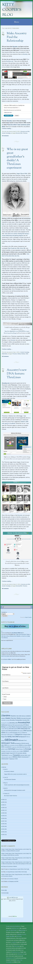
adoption (3, 718)
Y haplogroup (11, 758)
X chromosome (24, 757)
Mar (3, 369)
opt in (18, 751)
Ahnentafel (23, 718)
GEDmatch (11, 739)
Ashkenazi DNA (11, 725)
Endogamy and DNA (13, 881)
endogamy (25, 734)
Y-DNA (16, 758)
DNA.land (20, 732)
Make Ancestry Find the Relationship (17, 37)
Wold (27, 353)
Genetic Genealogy (6, 133)
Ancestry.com (9, 61)
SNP (14, 753)
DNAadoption (4, 734)
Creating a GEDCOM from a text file (11, 855)
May (3, 149)
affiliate (7, 659)
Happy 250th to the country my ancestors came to (15, 774)
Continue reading (7, 128)
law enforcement (21, 747)
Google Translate (28, 617)
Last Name (5, 688)
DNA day (6, 728)
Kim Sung (3, 866)
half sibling (25, 745)
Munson (26, 747)
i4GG (2, 747)
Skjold (11, 753)
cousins (2, 728)
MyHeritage (19, 936)
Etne (6, 736)
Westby (19, 353)
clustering (29, 726)
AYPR (24, 725)
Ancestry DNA (19, 133)
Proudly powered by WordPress (13, 926)
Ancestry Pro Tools (5, 722)
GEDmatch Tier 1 (22, 740)
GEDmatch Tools (8, 743)
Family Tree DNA (10, 936)
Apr (3, 33)
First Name (5, 681)
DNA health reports (13, 728)
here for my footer (5, 656)
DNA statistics (20, 730)
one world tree (14, 751)
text (5, 699)
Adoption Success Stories (13, 718)
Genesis (23, 743)
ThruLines (25, 133)
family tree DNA (13, 736)
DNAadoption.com (11, 734)
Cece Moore (12, 727)
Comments (4, 892)
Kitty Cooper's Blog (11, 10)
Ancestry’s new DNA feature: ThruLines (17, 374)
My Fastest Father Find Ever (10, 795)
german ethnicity (15, 745)
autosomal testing (19, 725)
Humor (29, 745)
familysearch (22, 736)
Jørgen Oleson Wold (21, 173)
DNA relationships (22, 728)
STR (16, 753)
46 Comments (5, 588)
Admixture (23, 715)
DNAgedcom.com (10, 958)
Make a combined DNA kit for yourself (11, 850)
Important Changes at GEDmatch (10, 859)
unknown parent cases (6, 757)
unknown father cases (25, 755)
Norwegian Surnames (5, 751)
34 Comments (5, 356)
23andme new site (15, 716)
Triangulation (16, 755)
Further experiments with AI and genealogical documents (16, 784)
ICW (5, 747)
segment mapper (5, 753)
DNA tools (8, 732)
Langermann (14, 747)
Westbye (23, 353)
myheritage (11, 749)
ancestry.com (13, 722)
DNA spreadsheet (12, 730)
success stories (22, 753)
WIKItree (15, 757)
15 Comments (5, 135)
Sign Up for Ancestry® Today (22, 634)
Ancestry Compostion (16, 720)
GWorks (21, 745)
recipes (21, 751)
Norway (17, 749)
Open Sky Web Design (11, 930)
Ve (11, 757)
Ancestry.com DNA (25, 131)
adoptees (28, 716)
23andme (5, 715)
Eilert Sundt (11, 248)
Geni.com (9, 745)
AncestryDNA (19, 585)
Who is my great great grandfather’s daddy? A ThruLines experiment (17, 158)
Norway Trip (22, 749)
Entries (4, 890)
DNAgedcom (19, 734)
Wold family (4, 353)
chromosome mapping (21, 727)
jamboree (9, 747)
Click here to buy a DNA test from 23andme (11, 636)
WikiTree (15, 916)
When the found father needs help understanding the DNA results (17, 863)
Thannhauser (4, 755)
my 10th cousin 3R (20, 248)
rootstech (26, 751)
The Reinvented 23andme (10, 779)
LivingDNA (14, 942)
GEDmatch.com (20, 954)
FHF (27, 736)
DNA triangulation (14, 732)
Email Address (16, 674)
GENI (5, 745)
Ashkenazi (4, 725)
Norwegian (28, 749)
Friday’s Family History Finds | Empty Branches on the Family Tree (16, 849)
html (5, 696)
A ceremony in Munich (9, 771)
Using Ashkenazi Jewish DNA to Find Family (19, 869)
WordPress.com (15, 928)
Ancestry (15, 46)
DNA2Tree (24, 732)
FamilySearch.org (16, 952)
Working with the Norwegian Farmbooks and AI (14, 790)
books (7, 726)
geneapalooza (18, 743)
